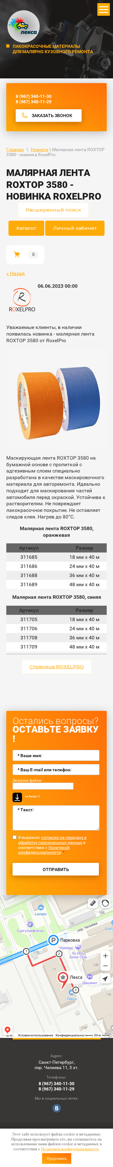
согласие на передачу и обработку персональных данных (52, 840)
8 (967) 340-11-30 (33, 96)
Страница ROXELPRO (57, 667)
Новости (39, 149)
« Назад (15, 273)
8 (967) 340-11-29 (33, 101)
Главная (15, 149)
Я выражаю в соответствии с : (52, 845)
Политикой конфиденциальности (70, 1149)
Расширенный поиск (53, 210)
